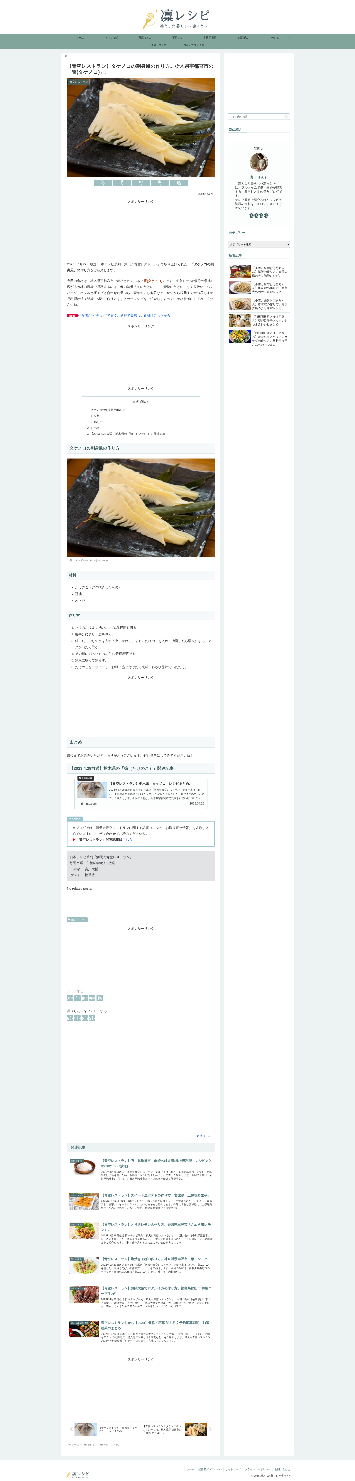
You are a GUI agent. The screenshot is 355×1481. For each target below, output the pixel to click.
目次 (135, 401)
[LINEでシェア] (160, 183)
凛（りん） (259, 177)
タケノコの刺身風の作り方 (108, 410)
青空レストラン (79, 919)
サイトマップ (233, 1469)
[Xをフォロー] (77, 1018)
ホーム (190, 1469)
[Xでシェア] (103, 183)
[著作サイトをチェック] (70, 1018)
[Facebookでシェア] (122, 183)
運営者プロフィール (210, 1469)
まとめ (94, 427)
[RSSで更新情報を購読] (92, 1018)
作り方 (98, 422)
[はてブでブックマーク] (141, 183)
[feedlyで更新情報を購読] (85, 1018)
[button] (179, 183)
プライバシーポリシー (258, 1469)
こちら (127, 840)
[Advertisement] (141, 231)
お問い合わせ (282, 1469)
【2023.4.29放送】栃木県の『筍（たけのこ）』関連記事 (127, 433)
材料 (97, 415)
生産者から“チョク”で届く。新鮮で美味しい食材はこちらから (124, 315)
